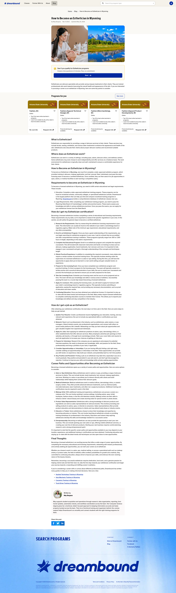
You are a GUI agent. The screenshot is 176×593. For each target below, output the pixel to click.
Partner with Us (132, 541)
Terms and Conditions (98, 581)
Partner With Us (37, 3)
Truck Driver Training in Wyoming (67, 483)
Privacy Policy (110, 581)
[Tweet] (58, 523)
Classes (27, 3)
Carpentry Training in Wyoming (66, 480)
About (48, 3)
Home (70, 11)
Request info (47, 130)
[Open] (153, 3)
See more (120, 96)
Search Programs (53, 539)
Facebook (130, 544)
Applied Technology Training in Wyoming (69, 474)
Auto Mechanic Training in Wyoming (68, 477)
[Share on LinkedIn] (62, 523)
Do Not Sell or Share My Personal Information (128, 581)
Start (86, 75)
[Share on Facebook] (53, 523)
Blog (54, 3)
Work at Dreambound (114, 541)
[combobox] (130, 3)
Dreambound (67, 199)
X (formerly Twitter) (133, 547)
